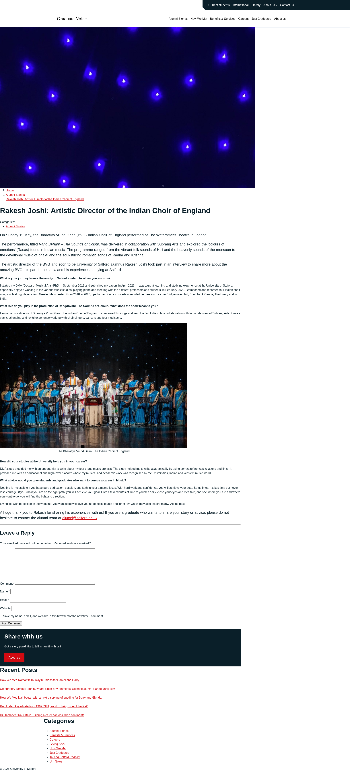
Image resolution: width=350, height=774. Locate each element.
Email (4, 599)
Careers (243, 18)
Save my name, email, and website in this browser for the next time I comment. (53, 616)
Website (5, 608)
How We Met (198, 18)
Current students (219, 5)
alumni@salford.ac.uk (79, 518)
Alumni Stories (178, 18)
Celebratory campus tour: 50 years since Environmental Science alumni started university (57, 688)
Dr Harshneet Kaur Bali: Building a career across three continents (42, 715)
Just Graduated (261, 18)
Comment (7, 583)
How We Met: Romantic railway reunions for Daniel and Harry (39, 680)
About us (269, 5)
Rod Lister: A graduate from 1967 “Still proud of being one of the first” (44, 706)
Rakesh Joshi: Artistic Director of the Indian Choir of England (45, 199)
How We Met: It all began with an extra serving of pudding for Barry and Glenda (51, 697)
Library (256, 5)
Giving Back (57, 744)
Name (5, 591)
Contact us (287, 5)
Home (10, 190)
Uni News (56, 761)
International (241, 5)
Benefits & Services (222, 18)
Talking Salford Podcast (65, 757)
